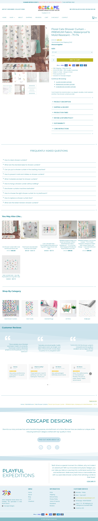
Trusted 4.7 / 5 (46, 13)
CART (46, 17)
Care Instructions (61, 129)
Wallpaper (87, 319)
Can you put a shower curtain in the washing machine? (25, 170)
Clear (53, 55)
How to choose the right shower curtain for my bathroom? (26, 193)
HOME (4, 17)
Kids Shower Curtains (41, 404)
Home (22, 404)
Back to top (93, 401)
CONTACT (65, 17)
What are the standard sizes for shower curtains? (22, 165)
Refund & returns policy (63, 118)
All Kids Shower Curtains (64, 82)
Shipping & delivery (61, 107)
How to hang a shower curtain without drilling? (22, 184)
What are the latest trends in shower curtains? (21, 203)
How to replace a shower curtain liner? (19, 198)
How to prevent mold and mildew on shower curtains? (24, 174)
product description (62, 102)
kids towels (29, 319)
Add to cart (75, 60)
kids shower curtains (11, 319)
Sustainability (59, 123)
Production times (61, 113)
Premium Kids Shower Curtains (65, 84)
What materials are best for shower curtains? (21, 179)
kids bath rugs (49, 319)
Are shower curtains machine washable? (19, 188)
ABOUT (20, 17)
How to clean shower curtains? (16, 160)
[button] (46, 28)
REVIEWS (38, 17)
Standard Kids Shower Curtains (66, 87)
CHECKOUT (55, 17)
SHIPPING (29, 17)
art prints (68, 319)
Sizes (53, 49)
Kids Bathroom (29, 404)
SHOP (11, 17)
